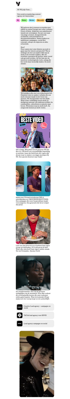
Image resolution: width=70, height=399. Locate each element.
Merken (31, 20)
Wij (18, 20)
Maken (24, 20)
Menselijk (40, 20)
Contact (49, 20)
